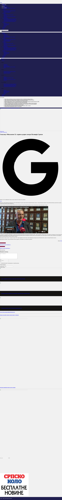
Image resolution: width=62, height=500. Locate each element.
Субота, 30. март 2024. (3, 132)
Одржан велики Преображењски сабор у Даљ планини (13, 106)
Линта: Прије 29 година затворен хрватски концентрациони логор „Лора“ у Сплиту (18, 105)
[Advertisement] (31, 466)
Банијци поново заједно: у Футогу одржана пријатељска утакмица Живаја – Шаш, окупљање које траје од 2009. (22, 101)
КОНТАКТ (3, 6)
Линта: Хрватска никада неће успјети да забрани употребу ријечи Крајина (16, 100)
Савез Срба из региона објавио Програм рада (7, 312)
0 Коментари (2, 131)
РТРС (61, 240)
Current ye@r (2, 266)
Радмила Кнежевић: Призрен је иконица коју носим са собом (14, 104)
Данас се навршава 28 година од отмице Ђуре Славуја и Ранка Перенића (16, 102)
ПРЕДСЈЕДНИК (4, 1)
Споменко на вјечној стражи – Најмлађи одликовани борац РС (11, 308)
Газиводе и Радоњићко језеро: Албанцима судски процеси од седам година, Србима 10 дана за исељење (21, 103)
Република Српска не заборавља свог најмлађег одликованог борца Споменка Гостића (15, 293)
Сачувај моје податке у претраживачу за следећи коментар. (10, 263)
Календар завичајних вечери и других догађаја (7, 387)
